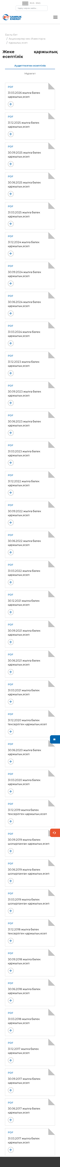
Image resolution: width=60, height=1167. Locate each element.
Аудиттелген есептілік (30, 65)
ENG (38, 3)
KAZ (25, 3)
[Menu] (55, 17)
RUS (32, 3)
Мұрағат (30, 73)
